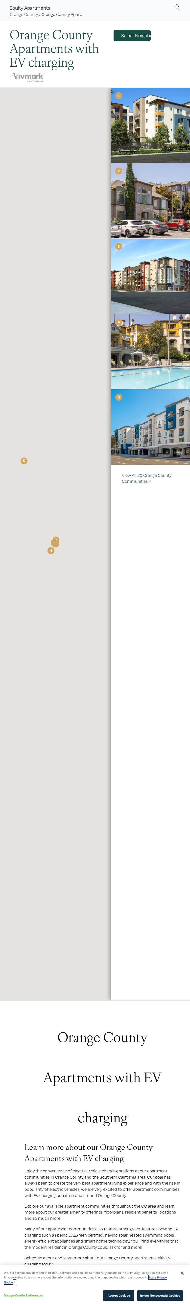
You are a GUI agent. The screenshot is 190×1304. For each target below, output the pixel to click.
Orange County (24, 14)
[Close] (182, 1273)
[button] (177, 7)
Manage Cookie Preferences (23, 1295)
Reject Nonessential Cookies (160, 1295)
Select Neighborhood (136, 35)
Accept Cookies (119, 1295)
